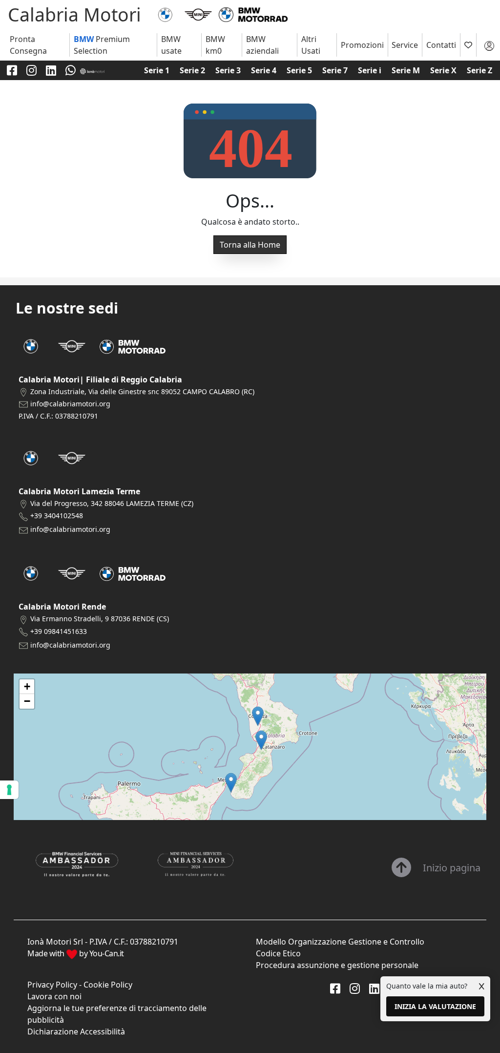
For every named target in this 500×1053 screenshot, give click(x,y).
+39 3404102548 (56, 515)
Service (405, 45)
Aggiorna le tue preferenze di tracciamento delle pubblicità (117, 1014)
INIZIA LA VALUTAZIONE (435, 1006)
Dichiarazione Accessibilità (76, 1031)
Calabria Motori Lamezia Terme (79, 491)
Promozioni (362, 45)
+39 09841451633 (58, 631)
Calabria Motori (74, 14)
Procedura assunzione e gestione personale (337, 965)
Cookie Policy (107, 984)
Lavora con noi (54, 996)
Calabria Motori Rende (62, 606)
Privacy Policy (52, 984)
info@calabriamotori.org (70, 403)
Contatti (441, 45)
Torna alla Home (250, 244)
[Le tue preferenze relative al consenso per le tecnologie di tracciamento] (9, 789)
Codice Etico (278, 953)
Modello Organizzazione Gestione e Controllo (340, 941)
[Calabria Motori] (165, 13)
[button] (231, 783)
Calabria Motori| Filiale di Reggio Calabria (100, 379)
